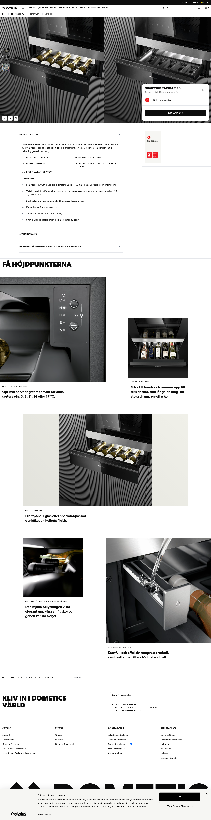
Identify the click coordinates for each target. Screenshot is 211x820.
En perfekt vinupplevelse (40, 158)
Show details (44, 814)
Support (184, 2)
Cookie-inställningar (117, 744)
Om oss (58, 735)
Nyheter (68, 739)
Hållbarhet (166, 744)
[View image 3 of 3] (5, 67)
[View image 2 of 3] (5, 59)
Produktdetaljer (28, 134)
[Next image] (158, 70)
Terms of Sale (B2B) (116, 748)
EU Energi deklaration (162, 100)
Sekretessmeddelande (118, 735)
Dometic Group (177, 735)
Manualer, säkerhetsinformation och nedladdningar (50, 246)
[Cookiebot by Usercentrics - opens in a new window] (18, 814)
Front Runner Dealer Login (14, 748)
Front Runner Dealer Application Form (19, 753)
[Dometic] (10, 8)
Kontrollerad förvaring (39, 172)
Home (4, 14)
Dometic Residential (73, 744)
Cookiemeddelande (117, 739)
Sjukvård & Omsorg (47, 8)
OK (179, 796)
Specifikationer (28, 234)
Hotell (32, 8)
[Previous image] (53, 70)
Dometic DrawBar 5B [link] (71, 677)
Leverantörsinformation (171, 739)
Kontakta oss (175, 113)
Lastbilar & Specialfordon (72, 8)
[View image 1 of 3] (5, 51)
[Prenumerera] (188, 695)
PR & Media (175, 748)
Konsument (194, 2)
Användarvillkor (115, 753)
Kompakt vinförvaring (89, 158)
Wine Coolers (51, 14)
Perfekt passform (35, 164)
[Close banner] (207, 794)
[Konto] (198, 8)
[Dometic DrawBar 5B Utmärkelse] (153, 139)
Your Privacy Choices (178, 806)
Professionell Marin (98, 8)
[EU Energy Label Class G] (148, 100)
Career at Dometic (178, 758)
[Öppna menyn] (23, 8)
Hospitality (34, 14)
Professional (17, 14)
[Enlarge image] (16, 118)
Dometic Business (19, 744)
